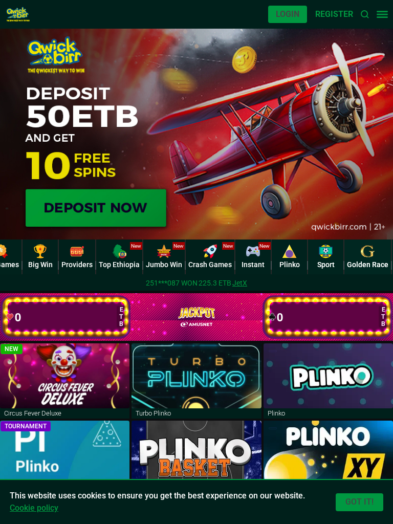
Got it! (359, 502)
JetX (239, 283)
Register (334, 14)
